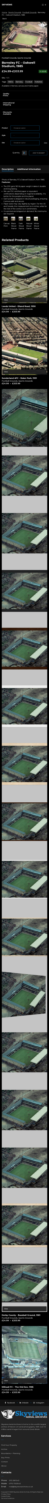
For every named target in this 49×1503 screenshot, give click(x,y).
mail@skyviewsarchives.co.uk (21, 1487)
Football (28, 82)
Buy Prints (5, 1457)
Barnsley (19, 82)
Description (8, 169)
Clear (45, 142)
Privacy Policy (6, 1494)
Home (4, 12)
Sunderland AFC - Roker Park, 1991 (19, 378)
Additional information (29, 169)
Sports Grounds (14, 12)
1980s (10, 82)
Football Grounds (29, 12)
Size (3, 143)
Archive (4, 1449)
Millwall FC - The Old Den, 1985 (17, 1387)
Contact (4, 1462)
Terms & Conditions (7, 1498)
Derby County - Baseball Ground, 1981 (21, 1315)
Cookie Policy (5, 1496)
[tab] (8, 169)
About (3, 1466)
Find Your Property (9, 1445)
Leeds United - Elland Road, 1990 (19, 306)
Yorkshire (38, 82)
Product (5, 128)
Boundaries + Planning (10, 1453)
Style (3, 135)
